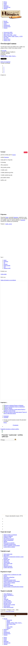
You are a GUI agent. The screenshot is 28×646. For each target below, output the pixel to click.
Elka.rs (5, 596)
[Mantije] (6, 408)
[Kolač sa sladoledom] (9, 406)
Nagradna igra (7, 7)
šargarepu (16, 217)
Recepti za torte (7, 603)
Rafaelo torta (7, 559)
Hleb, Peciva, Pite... (11, 624)
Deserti (8, 621)
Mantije (10, 408)
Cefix (5, 597)
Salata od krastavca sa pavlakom (8, 280)
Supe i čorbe (9, 626)
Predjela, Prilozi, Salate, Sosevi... (8, 56)
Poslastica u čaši (7, 537)
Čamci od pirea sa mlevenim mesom (15, 412)
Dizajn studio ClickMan (10, 611)
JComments (15, 425)
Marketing (6, 5)
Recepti (5, 21)
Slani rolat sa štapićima (9, 577)
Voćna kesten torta (8, 554)
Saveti (5, 23)
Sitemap (5, 8)
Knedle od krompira (8, 585)
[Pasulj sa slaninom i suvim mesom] (12, 409)
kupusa (14, 154)
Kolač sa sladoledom (20, 406)
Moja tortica (6, 555)
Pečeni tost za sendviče (9, 542)
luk (4, 262)
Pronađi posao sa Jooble (9, 604)
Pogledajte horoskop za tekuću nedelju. (10, 429)
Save (26, 152)
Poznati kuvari (7, 26)
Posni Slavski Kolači (8, 607)
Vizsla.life (6, 599)
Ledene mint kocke (8, 567)
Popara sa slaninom (18, 405)
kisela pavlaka (7, 265)
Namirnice (6, 22)
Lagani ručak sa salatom (9, 546)
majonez (6, 264)
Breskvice (6, 564)
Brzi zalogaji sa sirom (9, 538)
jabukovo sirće (7, 268)
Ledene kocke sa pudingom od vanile (12, 574)
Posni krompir (7, 584)
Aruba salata (3, 274)
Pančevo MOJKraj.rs (9, 595)
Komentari (6, 416)
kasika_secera (8, 224)
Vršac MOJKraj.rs (8, 593)
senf (5, 266)
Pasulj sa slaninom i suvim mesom (14, 410)
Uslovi (5, 4)
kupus (7, 217)
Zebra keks (6, 560)
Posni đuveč (6, 578)
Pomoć (5, 3)
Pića (8, 625)
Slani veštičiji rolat (8, 563)
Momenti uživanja (8, 566)
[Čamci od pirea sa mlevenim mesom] (13, 412)
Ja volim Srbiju (7, 600)
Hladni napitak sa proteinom (10, 534)
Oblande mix (7, 562)
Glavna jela (9, 620)
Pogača (5, 576)
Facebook (6, 417)
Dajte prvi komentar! (5, 61)
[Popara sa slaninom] (9, 405)
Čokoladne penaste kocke (10, 544)
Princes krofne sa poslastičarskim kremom (13, 586)
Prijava (5, 1)
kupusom (23, 220)
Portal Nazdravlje (8, 602)
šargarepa (6, 157)
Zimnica (8, 628)
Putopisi (5, 27)
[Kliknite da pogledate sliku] (3, 50)
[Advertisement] (7, 98)
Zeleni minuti (7, 606)
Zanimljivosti (7, 25)
